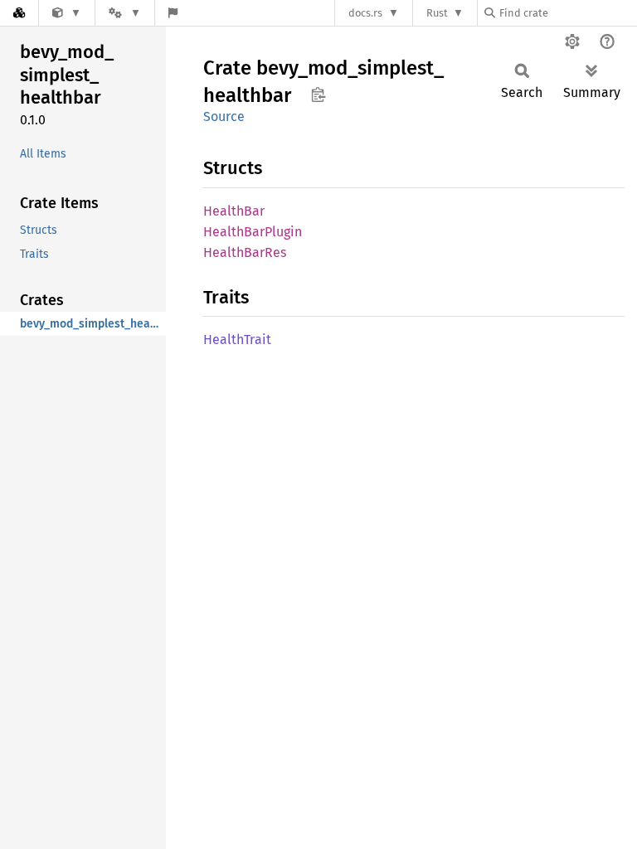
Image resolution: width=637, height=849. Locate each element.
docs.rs (365, 13)
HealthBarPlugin (252, 232)
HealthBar (234, 211)
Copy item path (318, 94)
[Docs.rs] (19, 13)
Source (224, 116)
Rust (437, 13)
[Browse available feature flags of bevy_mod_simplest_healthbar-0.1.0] (173, 13)
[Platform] (124, 13)
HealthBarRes (244, 252)
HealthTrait (237, 339)
